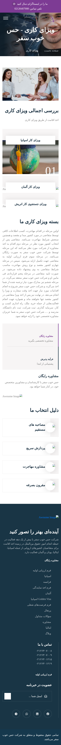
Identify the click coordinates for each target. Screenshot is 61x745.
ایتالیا (48, 627)
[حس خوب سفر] (40, 18)
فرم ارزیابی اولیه (42, 570)
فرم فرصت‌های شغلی (39, 604)
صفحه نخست (51, 50)
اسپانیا (47, 576)
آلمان (48, 593)
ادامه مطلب (32, 156)
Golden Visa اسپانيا (41, 599)
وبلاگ (48, 633)
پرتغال (47, 610)
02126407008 (21, 8)
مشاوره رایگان (51, 560)
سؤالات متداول (43, 616)
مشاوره (47, 622)
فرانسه (47, 581)
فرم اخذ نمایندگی (42, 587)
